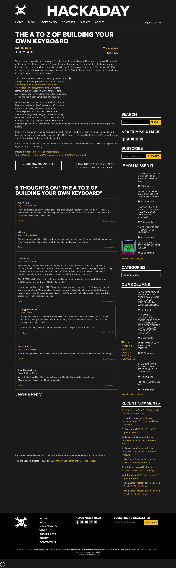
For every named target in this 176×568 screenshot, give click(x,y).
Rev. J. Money (127, 410)
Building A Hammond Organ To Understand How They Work (139, 421)
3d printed (28, 155)
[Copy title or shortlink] (31, 52)
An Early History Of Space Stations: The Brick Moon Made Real (149, 177)
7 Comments (146, 222)
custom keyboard (56, 155)
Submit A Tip (47, 534)
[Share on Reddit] (28, 52)
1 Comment (145, 310)
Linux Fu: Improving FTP (149, 383)
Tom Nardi (25, 47)
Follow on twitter (128, 139)
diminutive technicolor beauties (57, 143)
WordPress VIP (93, 555)
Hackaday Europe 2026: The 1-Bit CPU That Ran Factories (148, 194)
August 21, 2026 (152, 22)
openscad (81, 155)
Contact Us (47, 542)
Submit (85, 22)
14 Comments (147, 377)
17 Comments (147, 186)
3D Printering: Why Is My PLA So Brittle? (148, 346)
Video (43, 530)
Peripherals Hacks (50, 151)
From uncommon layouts (27, 143)
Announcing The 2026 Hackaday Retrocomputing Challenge (147, 368)
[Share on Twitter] (20, 52)
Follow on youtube (132, 139)
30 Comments (147, 237)
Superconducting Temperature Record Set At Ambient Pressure (138, 440)
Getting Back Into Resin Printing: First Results (149, 245)
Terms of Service (123, 549)
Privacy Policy (110, 549)
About (99, 22)
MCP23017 (70, 155)
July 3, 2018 (112, 53)
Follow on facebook (123, 139)
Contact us (141, 139)
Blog (31, 22)
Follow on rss (137, 139)
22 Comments (147, 201)
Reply (20, 221)
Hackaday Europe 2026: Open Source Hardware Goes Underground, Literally (148, 211)
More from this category (133, 258)
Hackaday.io (48, 22)
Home (19, 22)
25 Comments (147, 252)
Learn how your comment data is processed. (74, 461)
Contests (68, 22)
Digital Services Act (139, 549)
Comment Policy (97, 455)
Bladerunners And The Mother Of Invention (148, 230)
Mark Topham (128, 475)
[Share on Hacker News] (24, 52)
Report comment (109, 221)
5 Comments (146, 338)
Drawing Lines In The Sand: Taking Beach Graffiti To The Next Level (95, 166)
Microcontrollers (33, 151)
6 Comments (111, 48)
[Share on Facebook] (16, 52)
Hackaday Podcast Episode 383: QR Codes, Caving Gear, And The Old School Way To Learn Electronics (149, 298)
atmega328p (40, 155)
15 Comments (147, 389)
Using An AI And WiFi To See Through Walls (38, 166)
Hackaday (88, 11)
